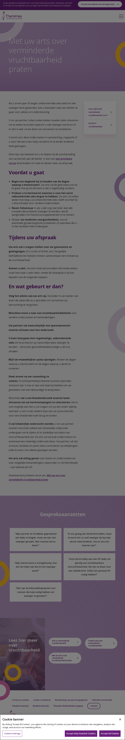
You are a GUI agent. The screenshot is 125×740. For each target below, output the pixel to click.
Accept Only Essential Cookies (81, 733)
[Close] (120, 719)
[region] (62, 727)
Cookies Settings (12, 733)
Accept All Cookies (110, 733)
